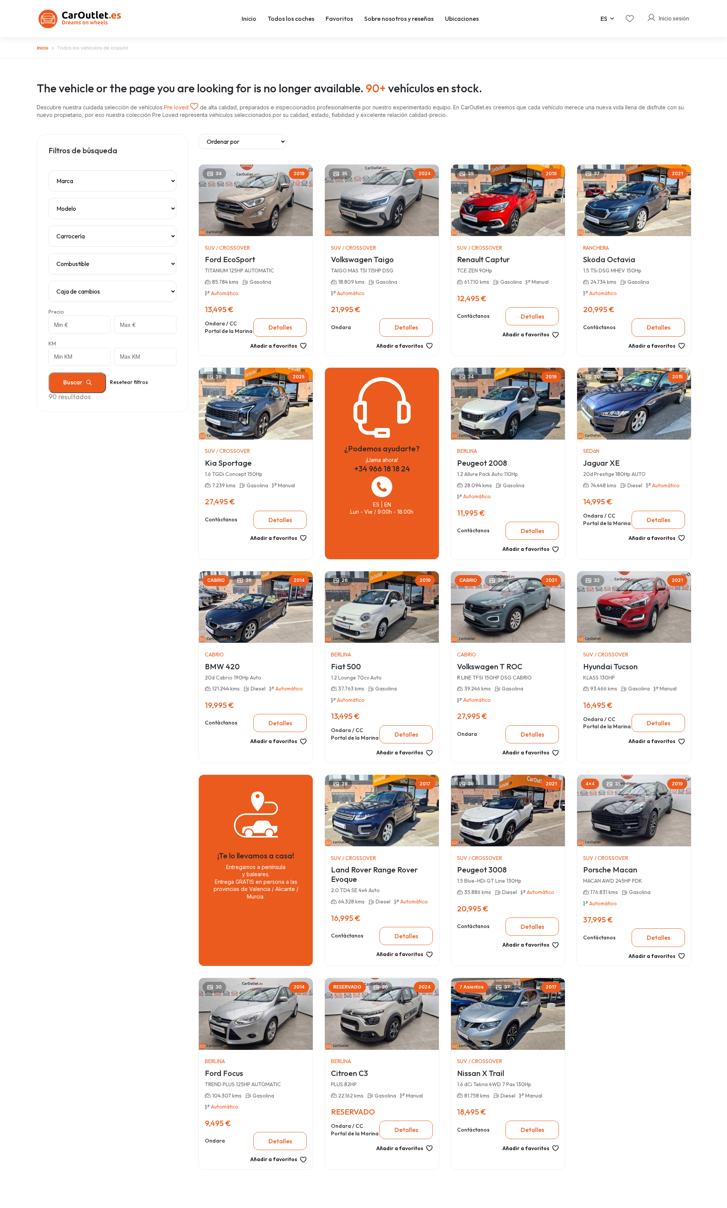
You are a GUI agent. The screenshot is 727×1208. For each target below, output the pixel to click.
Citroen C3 (349, 1073)
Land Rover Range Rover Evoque (374, 874)
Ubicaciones (462, 18)
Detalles (280, 327)
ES (604, 18)
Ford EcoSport (230, 259)
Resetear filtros (129, 382)
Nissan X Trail (480, 1073)
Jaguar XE (601, 463)
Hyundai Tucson (610, 666)
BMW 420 (222, 666)
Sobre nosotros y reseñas (399, 18)
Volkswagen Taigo (362, 259)
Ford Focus (224, 1073)
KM (52, 343)
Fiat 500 (346, 666)
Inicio (249, 18)
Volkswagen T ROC (490, 666)
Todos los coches (291, 18)
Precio (56, 311)
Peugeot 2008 (482, 463)
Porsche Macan (610, 869)
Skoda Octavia (609, 259)
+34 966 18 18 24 (382, 468)
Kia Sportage (228, 463)
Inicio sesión (673, 18)
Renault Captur (483, 259)
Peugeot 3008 (482, 869)
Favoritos (339, 18)
